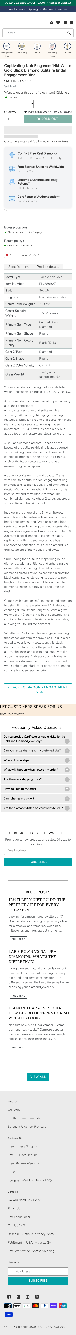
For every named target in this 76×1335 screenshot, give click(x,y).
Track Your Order (19, 1217)
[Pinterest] (18, 1297)
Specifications (18, 266)
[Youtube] (37, 1297)
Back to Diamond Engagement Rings (39, 689)
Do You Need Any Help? (24, 1200)
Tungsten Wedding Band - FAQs (30, 1180)
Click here (62, 93)
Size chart (13, 97)
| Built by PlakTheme (54, 1327)
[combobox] (38, 33)
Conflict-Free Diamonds (24, 1118)
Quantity (10, 112)
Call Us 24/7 (17, 1225)
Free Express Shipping (23, 1146)
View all (38, 1077)
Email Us (14, 1208)
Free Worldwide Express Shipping (31, 1251)
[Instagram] (27, 1297)
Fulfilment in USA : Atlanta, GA (29, 1242)
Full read (18, 939)
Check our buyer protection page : (25, 232)
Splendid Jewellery (29, 1327)
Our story (14, 1110)
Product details (48, 266)
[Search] (69, 33)
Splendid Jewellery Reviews (27, 1127)
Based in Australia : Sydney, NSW (31, 1234)
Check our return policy (20, 245)
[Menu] (71, 22)
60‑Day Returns (63, 112)
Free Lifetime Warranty (23, 1163)
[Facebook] (9, 1297)
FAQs (12, 1172)
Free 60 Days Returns (23, 1155)
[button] (38, 130)
